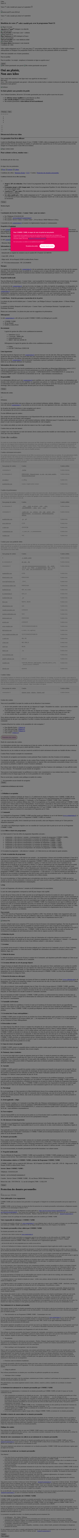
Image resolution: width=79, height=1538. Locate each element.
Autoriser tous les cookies (47, 246)
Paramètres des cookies (32, 246)
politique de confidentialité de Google (37, 238)
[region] (39, 239)
